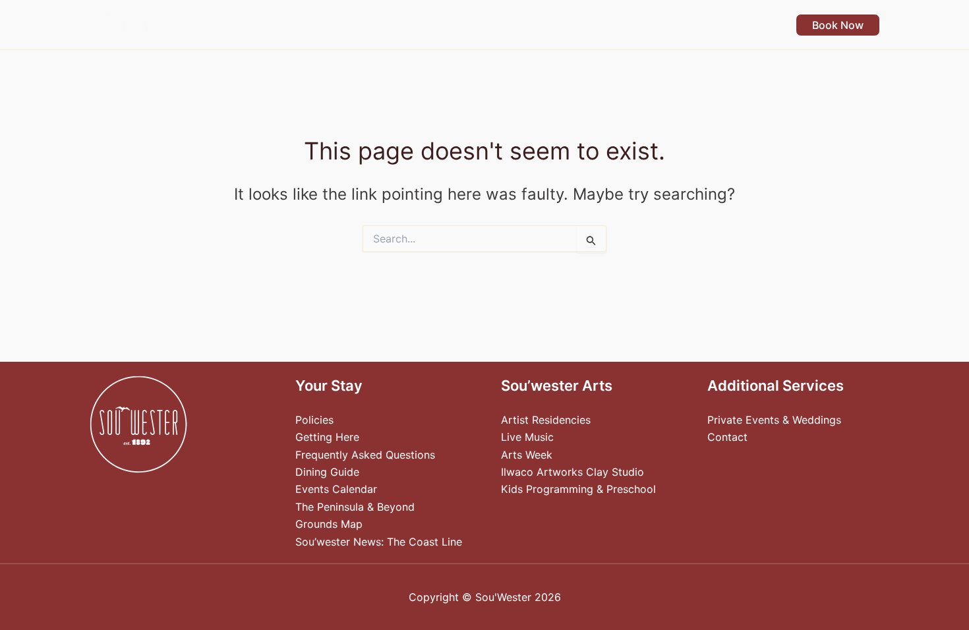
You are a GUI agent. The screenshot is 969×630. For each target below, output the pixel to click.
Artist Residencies (546, 419)
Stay (406, 25)
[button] (423, 25)
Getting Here (327, 437)
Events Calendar (336, 489)
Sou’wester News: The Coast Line (378, 541)
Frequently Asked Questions (365, 454)
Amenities (476, 25)
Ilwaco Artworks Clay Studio (572, 471)
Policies (314, 419)
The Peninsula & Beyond (355, 506)
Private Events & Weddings (774, 419)
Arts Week (526, 454)
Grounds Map (329, 523)
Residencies (665, 25)
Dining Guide (327, 471)
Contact (727, 437)
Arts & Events (568, 25)
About (743, 25)
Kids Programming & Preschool (578, 489)
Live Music (527, 437)
